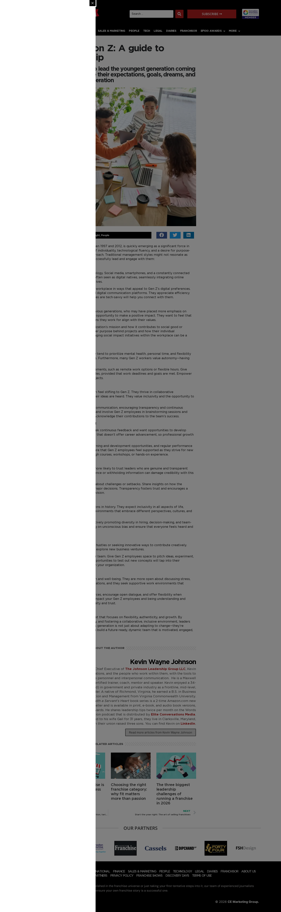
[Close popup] (92, 3)
